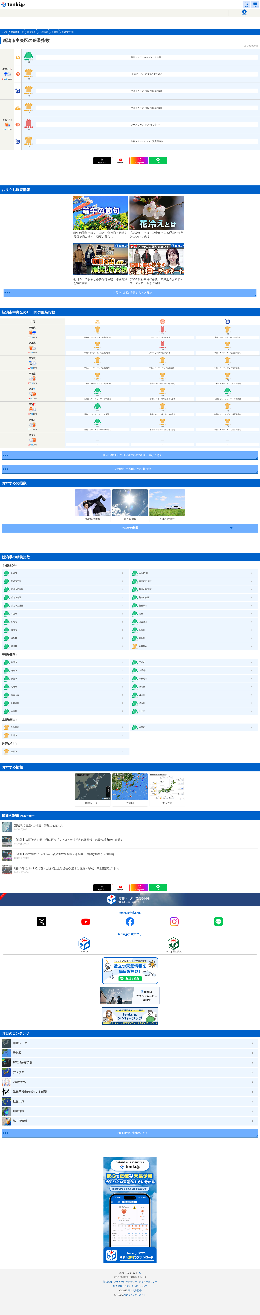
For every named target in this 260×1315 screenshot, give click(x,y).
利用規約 (107, 1281)
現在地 (244, 15)
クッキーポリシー (148, 1281)
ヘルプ (143, 1286)
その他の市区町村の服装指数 (132, 468)
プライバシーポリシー (125, 1281)
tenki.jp (13, 4)
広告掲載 (117, 1286)
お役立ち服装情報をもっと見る (132, 292)
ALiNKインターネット (134, 1295)
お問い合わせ (131, 1286)
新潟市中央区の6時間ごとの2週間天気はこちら (133, 455)
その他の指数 (130, 527)
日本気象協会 (135, 1290)
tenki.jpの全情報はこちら (133, 1132)
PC (139, 1273)
